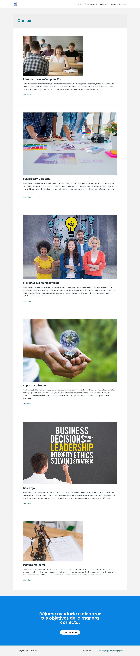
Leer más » (27, 94)
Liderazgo (29, 488)
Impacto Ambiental (35, 385)
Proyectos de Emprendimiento (41, 283)
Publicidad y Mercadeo (37, 179)
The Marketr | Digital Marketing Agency (108, 651)
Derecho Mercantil (34, 564)
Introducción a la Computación (42, 79)
